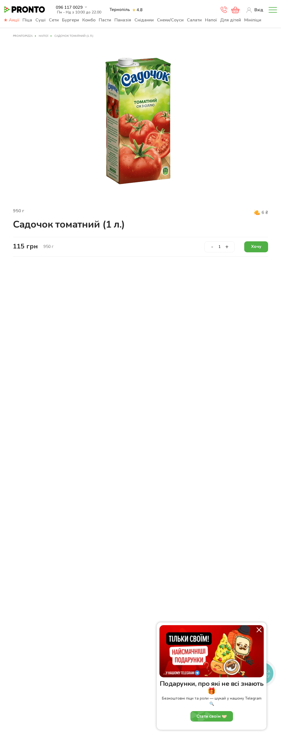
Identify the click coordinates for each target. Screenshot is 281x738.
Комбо (88, 20)
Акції (14, 20)
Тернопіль (119, 9)
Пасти (105, 20)
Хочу (256, 246)
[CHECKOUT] (235, 10)
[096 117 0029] (224, 11)
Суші (40, 20)
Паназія (122, 20)
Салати (194, 20)
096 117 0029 (69, 7)
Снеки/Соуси (170, 20)
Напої (211, 20)
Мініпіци (252, 20)
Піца (27, 20)
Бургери (70, 20)
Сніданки (144, 20)
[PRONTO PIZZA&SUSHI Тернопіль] (24, 9)
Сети (54, 20)
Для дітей (230, 20)
